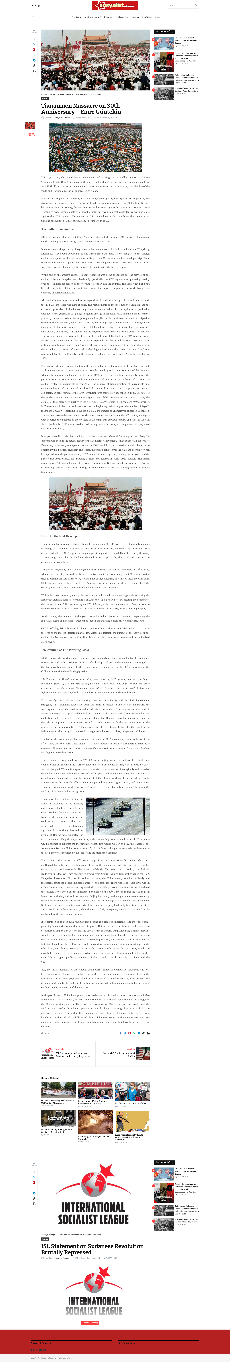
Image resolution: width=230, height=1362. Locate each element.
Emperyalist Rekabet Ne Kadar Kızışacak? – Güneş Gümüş (186, 40)
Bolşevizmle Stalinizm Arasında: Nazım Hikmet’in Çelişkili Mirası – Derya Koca (187, 77)
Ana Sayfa (76, 17)
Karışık (52, 94)
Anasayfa (45, 94)
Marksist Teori (122, 17)
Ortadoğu (108, 17)
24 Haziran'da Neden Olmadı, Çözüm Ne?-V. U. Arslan (92, 1102)
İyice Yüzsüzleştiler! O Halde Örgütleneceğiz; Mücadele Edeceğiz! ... (129, 1137)
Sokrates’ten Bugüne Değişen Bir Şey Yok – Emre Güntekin (56, 1131)
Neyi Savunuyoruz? (92, 17)
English (158, 17)
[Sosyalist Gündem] (30, 125)
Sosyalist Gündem (62, 118)
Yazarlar (135, 17)
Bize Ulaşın (147, 17)
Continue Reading (90, 1323)
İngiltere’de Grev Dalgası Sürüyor (131, 1103)
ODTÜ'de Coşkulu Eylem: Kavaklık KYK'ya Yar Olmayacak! (57, 1102)
